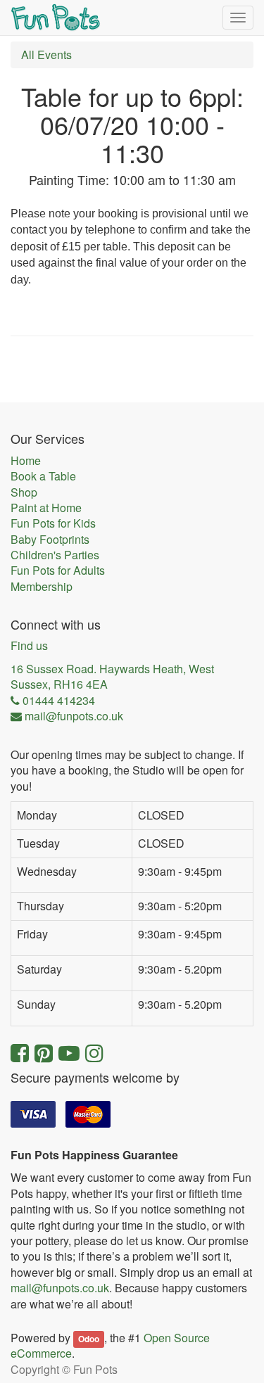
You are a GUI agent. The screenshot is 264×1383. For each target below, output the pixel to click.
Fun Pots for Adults (58, 570)
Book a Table (43, 476)
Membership (42, 586)
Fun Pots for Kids (53, 523)
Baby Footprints (50, 539)
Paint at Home (46, 508)
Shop (24, 492)
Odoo (88, 1338)
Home (26, 461)
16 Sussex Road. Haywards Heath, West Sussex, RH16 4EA (112, 676)
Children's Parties (55, 555)
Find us (29, 646)
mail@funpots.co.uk (60, 1288)
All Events (46, 54)
